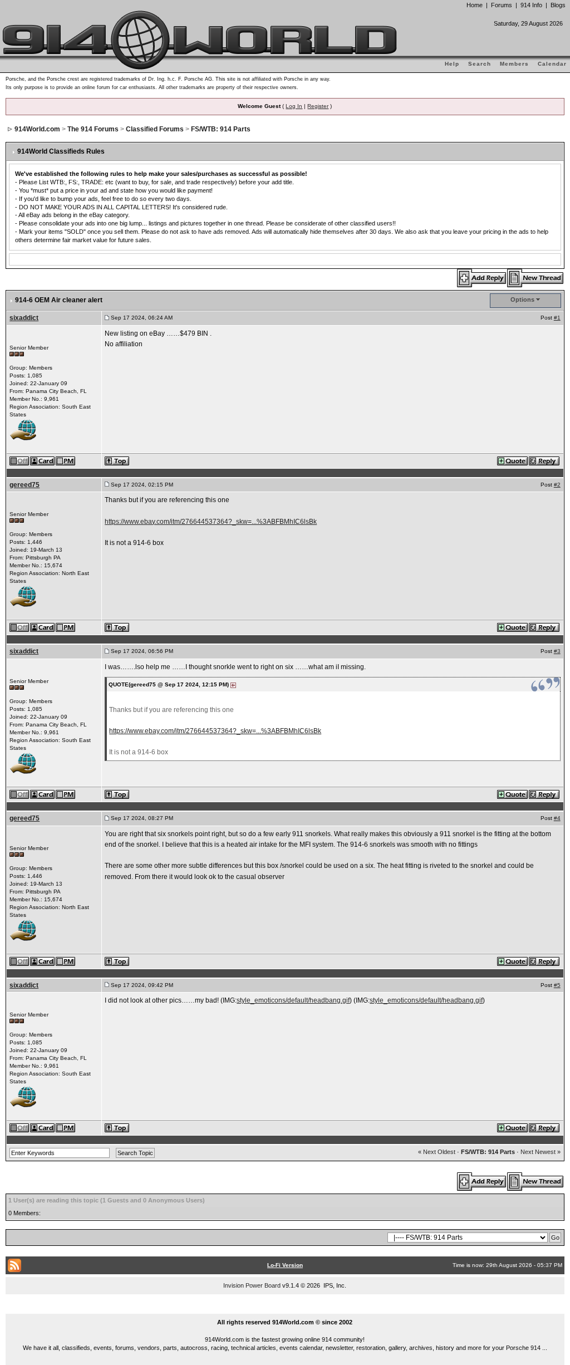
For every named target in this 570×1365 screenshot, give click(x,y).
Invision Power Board (252, 1285)
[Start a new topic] (535, 277)
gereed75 (24, 485)
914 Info (531, 5)
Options (522, 299)
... (285, 1309)
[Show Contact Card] (43, 459)
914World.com (37, 129)
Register (317, 106)
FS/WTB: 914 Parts (220, 129)
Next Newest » (540, 1151)
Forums (501, 5)
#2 (557, 485)
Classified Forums (155, 129)
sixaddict (23, 318)
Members (514, 64)
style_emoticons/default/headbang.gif (293, 1000)
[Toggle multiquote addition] (513, 459)
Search (479, 64)
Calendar (552, 64)
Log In (294, 106)
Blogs (558, 5)
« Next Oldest (436, 1151)
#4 (557, 818)
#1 (557, 318)
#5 (557, 985)
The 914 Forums (93, 129)
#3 (557, 651)
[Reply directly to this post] (545, 459)
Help (452, 64)
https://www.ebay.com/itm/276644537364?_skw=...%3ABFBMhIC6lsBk (211, 522)
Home (474, 5)
